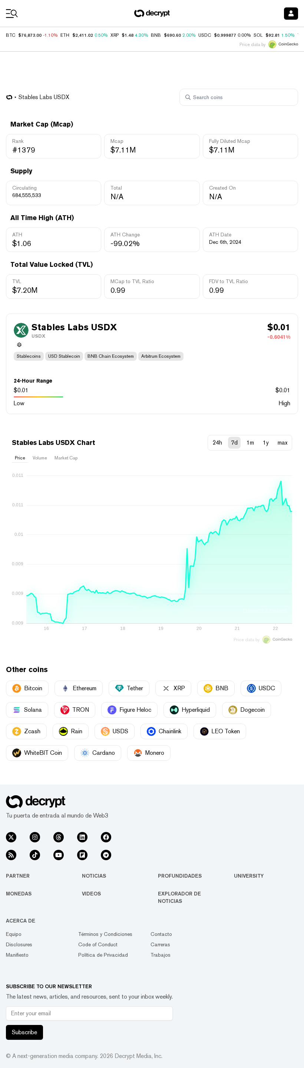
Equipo (14, 934)
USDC (204, 35)
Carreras (160, 944)
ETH (64, 35)
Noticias (94, 876)
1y (266, 442)
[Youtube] (58, 855)
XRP (114, 35)
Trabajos (161, 955)
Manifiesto (17, 955)
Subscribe (24, 1032)
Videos (91, 894)
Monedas (19, 894)
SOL (258, 35)
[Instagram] (35, 837)
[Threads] (58, 837)
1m (250, 442)
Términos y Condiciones (105, 934)
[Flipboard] (82, 855)
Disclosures (19, 944)
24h (217, 442)
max (282, 442)
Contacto (161, 934)
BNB (156, 35)
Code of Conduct (98, 944)
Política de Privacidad (103, 955)
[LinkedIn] (82, 837)
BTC (10, 35)
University (249, 876)
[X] (11, 837)
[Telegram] (106, 855)
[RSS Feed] (11, 855)
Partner (18, 876)
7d (234, 442)
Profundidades (180, 876)
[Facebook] (106, 837)
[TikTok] (35, 855)
